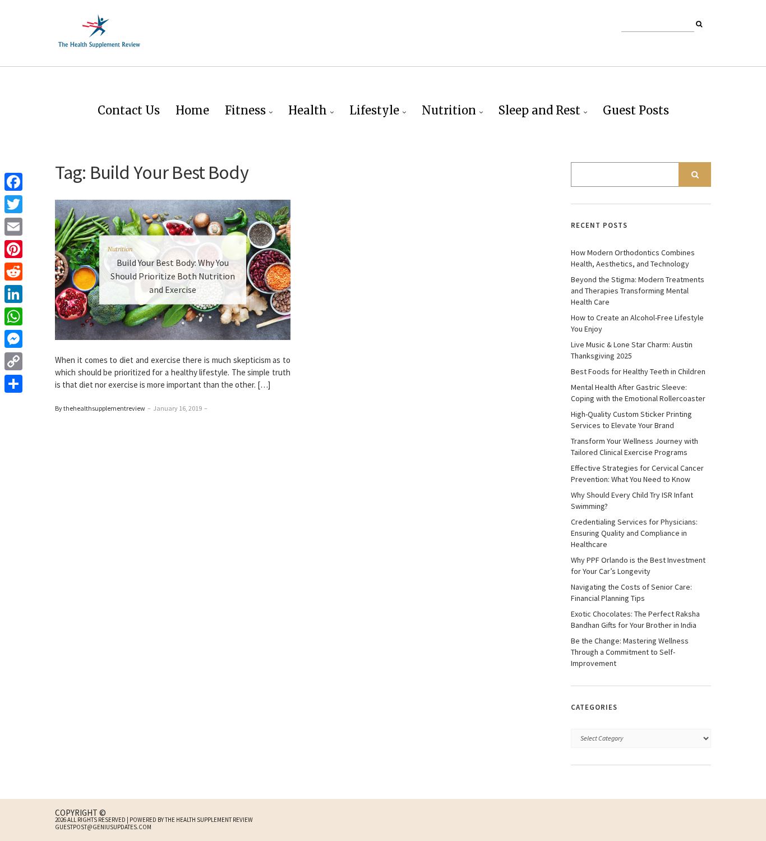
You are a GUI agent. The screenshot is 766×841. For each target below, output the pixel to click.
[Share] (13, 384)
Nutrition (449, 110)
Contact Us (129, 110)
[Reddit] (13, 271)
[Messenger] (13, 339)
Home (192, 110)
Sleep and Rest (539, 110)
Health (307, 110)
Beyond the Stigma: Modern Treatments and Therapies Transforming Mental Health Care (637, 290)
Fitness (245, 110)
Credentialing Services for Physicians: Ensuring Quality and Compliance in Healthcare (634, 533)
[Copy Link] (13, 361)
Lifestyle (374, 110)
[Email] (13, 226)
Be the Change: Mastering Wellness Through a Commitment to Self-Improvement (630, 652)
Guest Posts (636, 110)
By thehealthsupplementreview (100, 408)
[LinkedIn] (13, 294)
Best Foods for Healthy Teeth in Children (638, 371)
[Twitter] (13, 204)
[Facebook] (13, 182)
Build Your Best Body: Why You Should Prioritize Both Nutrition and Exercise (172, 276)
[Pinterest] (13, 249)
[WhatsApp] (13, 316)
